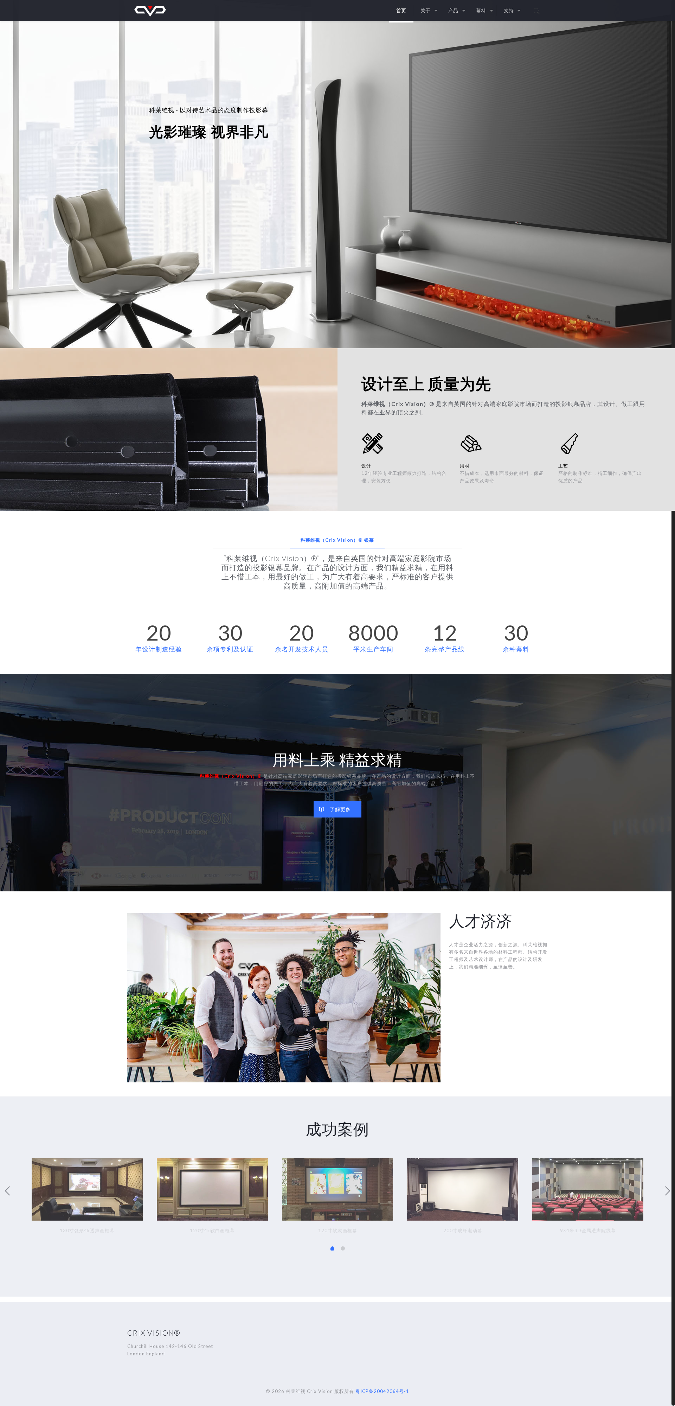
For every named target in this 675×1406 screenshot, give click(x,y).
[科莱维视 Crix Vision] (150, 10)
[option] (87, 1197)
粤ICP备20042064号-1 (382, 1391)
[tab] (337, 540)
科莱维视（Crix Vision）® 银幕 (337, 540)
